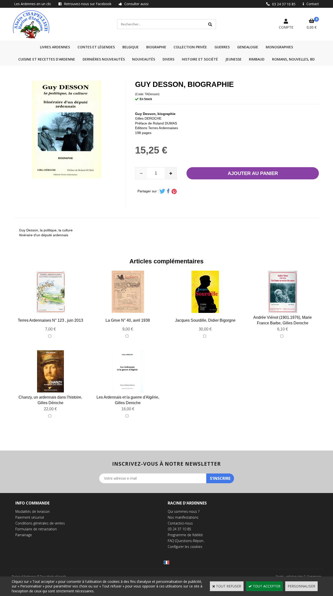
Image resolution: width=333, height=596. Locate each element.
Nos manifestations (183, 517)
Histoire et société (200, 59)
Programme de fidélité (185, 535)
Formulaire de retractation (36, 529)
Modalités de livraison (32, 511)
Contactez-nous (180, 523)
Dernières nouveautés (104, 59)
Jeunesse (233, 59)
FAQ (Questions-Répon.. (186, 540)
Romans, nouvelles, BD (293, 59)
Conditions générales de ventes (40, 523)
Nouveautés (143, 59)
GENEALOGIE (247, 47)
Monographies (279, 47)
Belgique (130, 47)
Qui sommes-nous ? (183, 511)
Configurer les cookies (185, 546)
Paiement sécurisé (29, 517)
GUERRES (222, 47)
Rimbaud (256, 59)
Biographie (156, 47)
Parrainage (23, 535)
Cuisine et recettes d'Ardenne (46, 59)
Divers (168, 59)
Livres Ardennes (55, 47)
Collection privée (190, 47)
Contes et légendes (96, 47)
